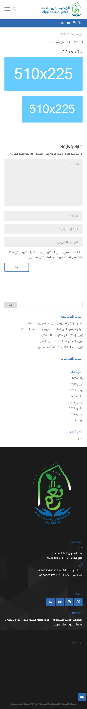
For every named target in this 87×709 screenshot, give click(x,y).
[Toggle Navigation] (7, 9)
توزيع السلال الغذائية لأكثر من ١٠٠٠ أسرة (61, 341)
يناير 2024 (77, 378)
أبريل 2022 (76, 402)
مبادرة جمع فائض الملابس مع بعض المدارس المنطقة (51, 329)
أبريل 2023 (76, 384)
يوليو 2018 (76, 420)
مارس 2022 (76, 408)
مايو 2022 (77, 396)
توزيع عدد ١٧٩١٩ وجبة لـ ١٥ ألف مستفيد (60, 347)
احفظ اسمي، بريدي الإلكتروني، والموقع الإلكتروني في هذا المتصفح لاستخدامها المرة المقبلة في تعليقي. (46, 255)
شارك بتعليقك (57, 42)
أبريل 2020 (76, 414)
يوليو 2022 (76, 390)
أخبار (80, 438)
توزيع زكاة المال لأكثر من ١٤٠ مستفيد (61, 335)
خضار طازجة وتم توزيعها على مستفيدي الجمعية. (55, 323)
